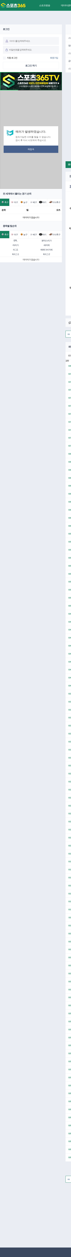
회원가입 (54, 58)
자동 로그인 (12, 58)
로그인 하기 (31, 65)
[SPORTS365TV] (13, 5)
